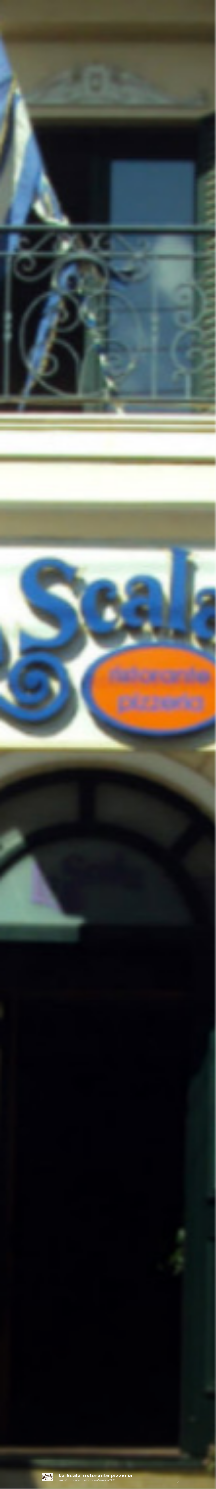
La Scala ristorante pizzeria (95, 1475)
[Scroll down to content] (177, 1481)
